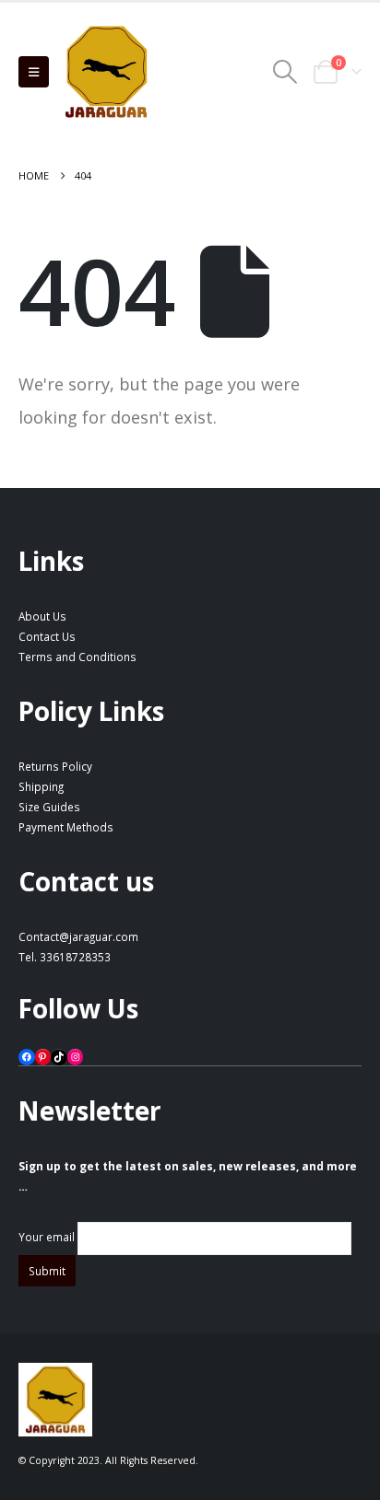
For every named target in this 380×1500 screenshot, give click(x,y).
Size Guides (49, 806)
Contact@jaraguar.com (78, 936)
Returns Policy (55, 766)
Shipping (41, 786)
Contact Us (47, 636)
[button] (33, 71)
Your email (47, 1236)
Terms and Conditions (77, 656)
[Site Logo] (106, 71)
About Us (42, 616)
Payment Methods (65, 827)
